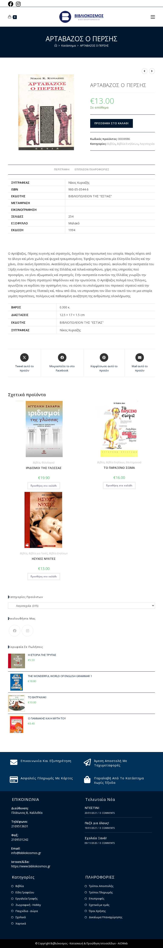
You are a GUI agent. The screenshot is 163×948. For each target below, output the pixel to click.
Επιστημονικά (133, 462)
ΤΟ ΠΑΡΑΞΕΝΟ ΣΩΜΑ (119, 468)
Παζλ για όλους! (97, 823)
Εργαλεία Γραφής (26, 898)
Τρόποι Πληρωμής (101, 892)
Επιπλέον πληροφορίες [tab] (91, 169)
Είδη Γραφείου (24, 892)
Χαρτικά (20, 923)
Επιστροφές (96, 898)
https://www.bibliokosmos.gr (30, 866)
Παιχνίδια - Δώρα (26, 911)
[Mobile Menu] (153, 17)
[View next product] (152, 71)
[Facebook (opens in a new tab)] (11, 4)
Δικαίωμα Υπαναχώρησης (105, 917)
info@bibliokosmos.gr (26, 853)
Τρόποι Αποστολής (101, 886)
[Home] (55, 45)
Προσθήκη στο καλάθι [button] (44, 485)
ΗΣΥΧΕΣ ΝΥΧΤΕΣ (44, 559)
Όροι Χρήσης (97, 911)
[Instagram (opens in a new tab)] (18, 4)
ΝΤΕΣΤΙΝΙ (92, 808)
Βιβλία (111, 144)
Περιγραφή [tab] (61, 169)
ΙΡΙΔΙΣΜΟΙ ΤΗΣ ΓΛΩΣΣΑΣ (44, 468)
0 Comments (107, 812)
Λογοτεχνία (147, 144)
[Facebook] (14, 630)
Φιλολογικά (48, 462)
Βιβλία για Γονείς (38, 553)
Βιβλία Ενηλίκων (127, 144)
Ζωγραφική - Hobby (28, 905)
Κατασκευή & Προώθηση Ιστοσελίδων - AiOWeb (99, 943)
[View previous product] (145, 71)
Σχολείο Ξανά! (96, 838)
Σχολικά (20, 917)
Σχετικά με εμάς (99, 905)
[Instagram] (27, 630)
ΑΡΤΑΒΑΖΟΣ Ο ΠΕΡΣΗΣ (94, 45)
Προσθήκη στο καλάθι (111, 123)
